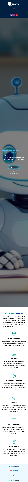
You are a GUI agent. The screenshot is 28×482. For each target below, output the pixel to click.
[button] (14, 9)
